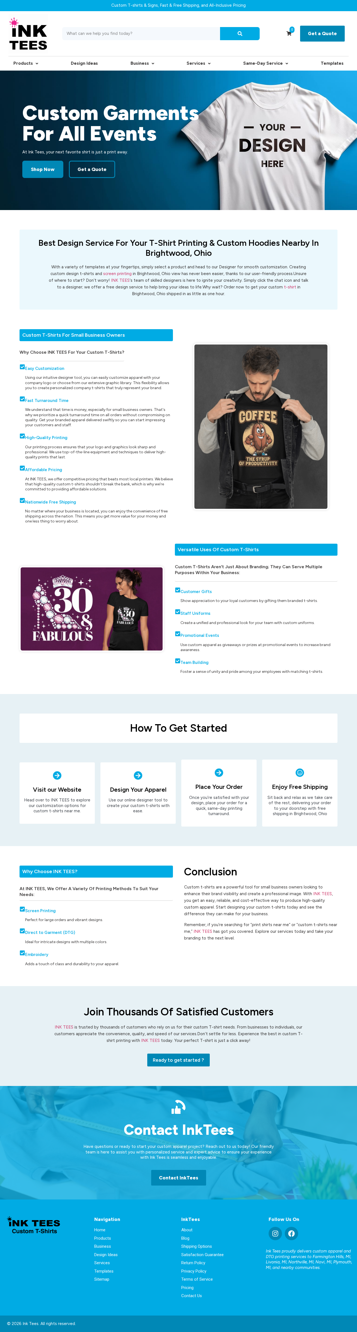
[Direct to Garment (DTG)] (22, 931)
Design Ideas (84, 63)
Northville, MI (300, 1261)
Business (140, 63)
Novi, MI (323, 1261)
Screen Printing (40, 910)
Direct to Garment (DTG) (50, 932)
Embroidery (36, 954)
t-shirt (290, 287)
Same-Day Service (263, 63)
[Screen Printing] (22, 909)
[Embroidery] (22, 953)
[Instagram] (275, 1233)
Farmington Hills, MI (331, 1256)
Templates (332, 63)
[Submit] (240, 33)
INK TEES (120, 280)
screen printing (117, 273)
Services (196, 63)
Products (23, 63)
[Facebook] (291, 1233)
